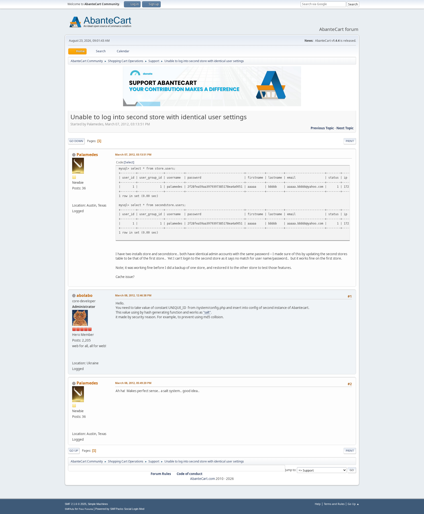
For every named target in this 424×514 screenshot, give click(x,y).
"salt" (207, 312)
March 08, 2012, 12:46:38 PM (133, 295)
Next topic (345, 128)
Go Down (76, 141)
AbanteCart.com (202, 478)
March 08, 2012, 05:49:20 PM (133, 383)
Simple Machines (98, 503)
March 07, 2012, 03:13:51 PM (133, 154)
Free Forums (86, 509)
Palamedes (87, 154)
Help (318, 504)
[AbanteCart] (74, 357)
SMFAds (69, 509)
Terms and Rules (334, 504)
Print (350, 141)
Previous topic (322, 128)
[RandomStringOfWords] (74, 199)
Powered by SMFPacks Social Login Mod (119, 508)
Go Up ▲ (353, 504)
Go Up (73, 450)
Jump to (290, 470)
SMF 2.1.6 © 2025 (75, 503)
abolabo (85, 295)
